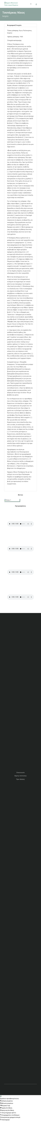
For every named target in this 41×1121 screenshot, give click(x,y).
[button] (0, 1096)
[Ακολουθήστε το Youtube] (22, 1089)
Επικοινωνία (20, 772)
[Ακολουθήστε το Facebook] (18, 1089)
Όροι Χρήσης (20, 779)
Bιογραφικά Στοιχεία (14, 25)
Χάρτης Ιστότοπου (20, 776)
